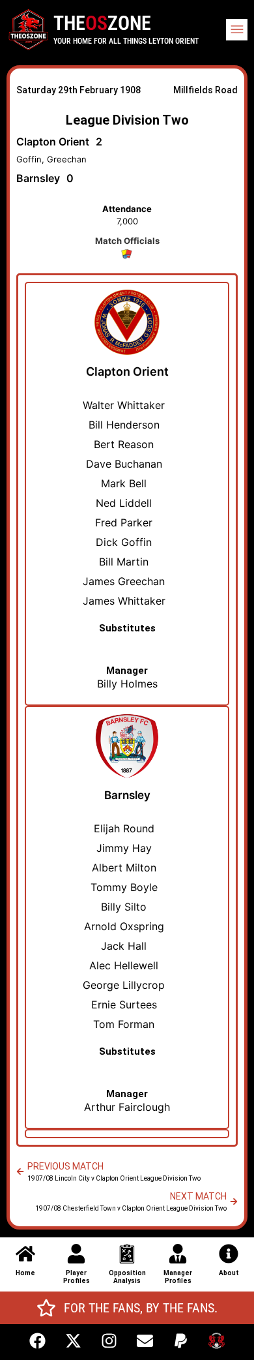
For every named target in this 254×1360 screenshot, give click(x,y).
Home (25, 1273)
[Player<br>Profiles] (76, 1253)
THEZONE (102, 23)
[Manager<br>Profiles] (178, 1253)
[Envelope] (145, 1340)
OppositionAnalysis (127, 1276)
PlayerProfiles (76, 1276)
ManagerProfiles (177, 1276)
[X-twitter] (73, 1340)
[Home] (25, 1253)
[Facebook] (37, 1340)
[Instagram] (109, 1340)
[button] (236, 29)
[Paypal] (181, 1340)
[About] (228, 1253)
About (229, 1273)
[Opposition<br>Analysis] (127, 1253)
